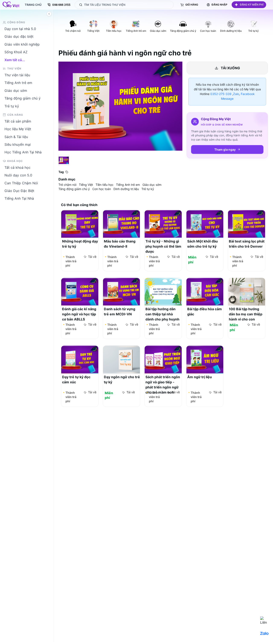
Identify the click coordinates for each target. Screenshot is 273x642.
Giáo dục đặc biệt (18, 36)
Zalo (236, 94)
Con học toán (101, 189)
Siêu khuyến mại (17, 144)
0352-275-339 (220, 94)
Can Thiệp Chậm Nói (21, 183)
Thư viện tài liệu (17, 75)
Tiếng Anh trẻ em (18, 83)
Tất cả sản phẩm (17, 121)
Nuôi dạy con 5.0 (18, 175)
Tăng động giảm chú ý (22, 98)
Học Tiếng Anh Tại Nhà (23, 152)
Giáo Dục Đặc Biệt (19, 191)
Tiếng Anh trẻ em (128, 184)
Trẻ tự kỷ (11, 106)
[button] (249, 4)
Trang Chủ (33, 4)
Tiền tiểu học (104, 184)
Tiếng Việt (86, 184)
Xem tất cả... (14, 60)
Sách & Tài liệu (16, 137)
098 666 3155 (61, 4)
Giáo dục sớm (151, 184)
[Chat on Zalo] (264, 633)
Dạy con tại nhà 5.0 (20, 29)
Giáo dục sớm (15, 90)
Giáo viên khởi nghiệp (22, 44)
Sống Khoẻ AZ (16, 52)
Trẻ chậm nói (67, 184)
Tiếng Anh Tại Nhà (19, 198)
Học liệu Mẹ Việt (17, 129)
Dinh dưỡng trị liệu (126, 189)
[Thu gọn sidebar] (49, 14)
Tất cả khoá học (17, 167)
